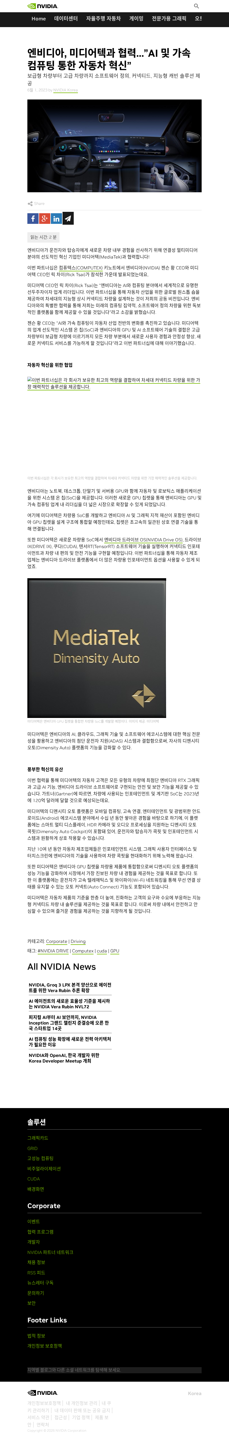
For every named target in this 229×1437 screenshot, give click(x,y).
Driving (78, 941)
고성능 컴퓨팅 (40, 1158)
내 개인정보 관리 (81, 1403)
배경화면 (35, 1189)
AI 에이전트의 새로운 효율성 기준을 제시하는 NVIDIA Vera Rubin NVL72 (69, 1003)
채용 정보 (36, 1262)
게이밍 (136, 18)
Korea (195, 1393)
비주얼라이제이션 (44, 1169)
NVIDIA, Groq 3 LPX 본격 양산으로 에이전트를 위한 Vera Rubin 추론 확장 (70, 987)
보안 (31, 1303)
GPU (114, 951)
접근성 (60, 1417)
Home (39, 18)
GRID (32, 1148)
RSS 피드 (36, 1272)
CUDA (33, 1179)
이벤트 (33, 1221)
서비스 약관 (38, 1417)
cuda (102, 951)
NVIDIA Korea (65, 90)
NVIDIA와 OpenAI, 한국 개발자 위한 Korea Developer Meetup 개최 (64, 1058)
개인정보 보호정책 (44, 1346)
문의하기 (35, 1293)
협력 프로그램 (40, 1232)
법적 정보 (36, 1336)
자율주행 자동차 (103, 18)
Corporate (56, 941)
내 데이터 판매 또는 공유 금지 (82, 1410)
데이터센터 (66, 18)
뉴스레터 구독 (40, 1283)
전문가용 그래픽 (169, 18)
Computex (83, 951)
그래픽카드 (37, 1138)
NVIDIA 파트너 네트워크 (50, 1252)
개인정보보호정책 (44, 1403)
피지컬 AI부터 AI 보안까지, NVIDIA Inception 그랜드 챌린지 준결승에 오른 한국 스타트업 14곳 (69, 1022)
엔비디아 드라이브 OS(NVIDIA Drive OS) (143, 539)
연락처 (43, 1424)
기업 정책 (81, 1417)
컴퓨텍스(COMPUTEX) (81, 268)
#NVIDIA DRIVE (53, 951)
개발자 (33, 1242)
